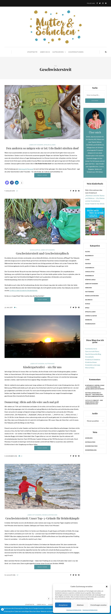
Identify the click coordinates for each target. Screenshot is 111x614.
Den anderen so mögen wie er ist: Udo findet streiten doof (42, 148)
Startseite (32, 52)
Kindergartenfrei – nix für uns (42, 367)
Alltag (87, 251)
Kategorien (58, 52)
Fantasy (88, 263)
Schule (87, 304)
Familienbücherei (91, 349)
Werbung (88, 320)
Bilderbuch (89, 255)
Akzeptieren (63, 605)
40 (21, 456)
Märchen (88, 287)
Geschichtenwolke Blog (93, 354)
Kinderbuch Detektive (92, 359)
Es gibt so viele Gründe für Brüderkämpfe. (24, 290)
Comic (87, 259)
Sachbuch (88, 299)
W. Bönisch (89, 385)
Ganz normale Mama (92, 351)
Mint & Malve (89, 368)
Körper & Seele (90, 279)
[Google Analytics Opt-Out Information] (2, 610)
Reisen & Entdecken (49, 515)
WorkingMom (90, 324)
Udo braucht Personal (25, 169)
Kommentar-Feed (91, 446)
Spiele (87, 308)
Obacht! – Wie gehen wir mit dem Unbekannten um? (94, 395)
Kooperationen (76, 52)
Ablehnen (80, 605)
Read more (42, 175)
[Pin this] (79, 191)
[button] (107, 586)
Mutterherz (49, 363)
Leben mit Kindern (36, 144)
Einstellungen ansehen (99, 605)
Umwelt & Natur (91, 316)
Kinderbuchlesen (91, 362)
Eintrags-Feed (90, 442)
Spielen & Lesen (50, 144)
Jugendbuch (89, 267)
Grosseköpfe (89, 357)
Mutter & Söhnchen (92, 393)
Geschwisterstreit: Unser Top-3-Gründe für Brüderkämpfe (42, 518)
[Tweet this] (73, 191)
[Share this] (70, 191)
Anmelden (88, 438)
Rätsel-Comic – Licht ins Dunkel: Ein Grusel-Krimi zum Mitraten (94, 387)
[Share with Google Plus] (76, 191)
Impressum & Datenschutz (73, 610)
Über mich (45, 52)
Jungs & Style (35, 250)
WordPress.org (91, 450)
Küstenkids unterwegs (92, 365)
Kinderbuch (89, 275)
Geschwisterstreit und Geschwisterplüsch (42, 253)
